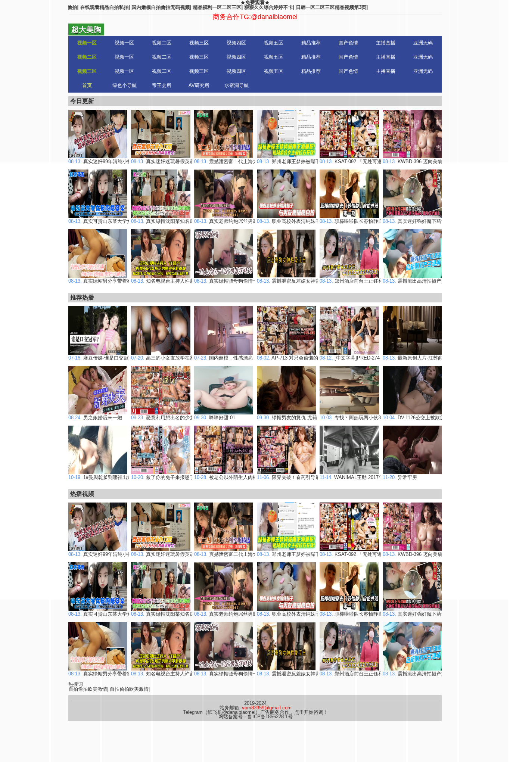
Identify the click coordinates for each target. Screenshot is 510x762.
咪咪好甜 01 (214, 417)
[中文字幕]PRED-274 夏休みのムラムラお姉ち (377, 358)
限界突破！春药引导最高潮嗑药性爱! (304, 477)
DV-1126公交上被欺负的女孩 (421, 417)
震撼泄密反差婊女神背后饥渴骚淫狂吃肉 (308, 281)
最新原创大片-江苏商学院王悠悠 (425, 358)
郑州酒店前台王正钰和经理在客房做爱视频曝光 (378, 281)
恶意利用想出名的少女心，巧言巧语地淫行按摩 (189, 417)
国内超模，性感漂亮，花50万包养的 (240, 358)
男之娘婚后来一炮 (95, 417)
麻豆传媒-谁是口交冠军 (100, 358)
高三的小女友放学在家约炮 (167, 358)
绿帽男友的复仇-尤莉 (287, 417)
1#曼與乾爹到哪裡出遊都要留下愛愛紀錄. (120, 477)
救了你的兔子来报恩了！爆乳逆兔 (175, 477)
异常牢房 (400, 477)
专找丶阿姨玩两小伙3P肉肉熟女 (362, 417)
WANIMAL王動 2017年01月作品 (361, 477)
